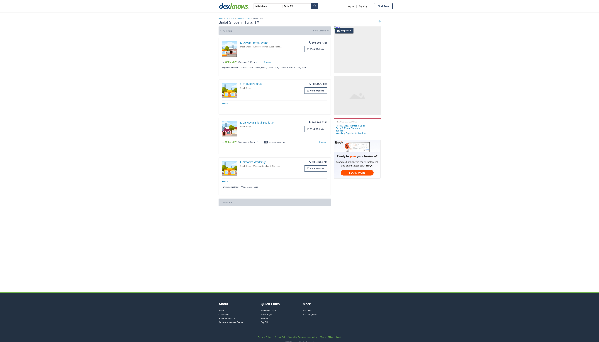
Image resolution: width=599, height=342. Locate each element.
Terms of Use (326, 337)
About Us (223, 310)
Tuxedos (257, 47)
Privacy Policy (264, 337)
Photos (267, 62)
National (264, 318)
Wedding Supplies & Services (266, 166)
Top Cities (307, 310)
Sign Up (363, 6)
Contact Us (224, 314)
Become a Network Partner (231, 322)
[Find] (314, 6)
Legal (338, 337)
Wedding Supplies (244, 18)
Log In (350, 6)
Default (322, 30)
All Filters (227, 31)
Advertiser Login (268, 310)
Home (221, 18)
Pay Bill (264, 322)
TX (227, 18)
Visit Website (317, 49)
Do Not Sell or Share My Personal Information (296, 337)
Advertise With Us (227, 318)
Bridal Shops (245, 47)
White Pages (267, 314)
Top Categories (310, 314)
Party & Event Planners (348, 128)
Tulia (232, 18)
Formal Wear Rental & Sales (275, 47)
